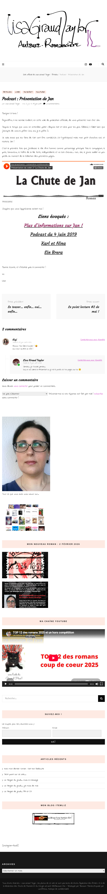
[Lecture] (5, 684)
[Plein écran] (101, 684)
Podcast (28, 92)
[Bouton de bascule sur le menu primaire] (3, 64)
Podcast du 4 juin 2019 (53, 234)
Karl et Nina (53, 243)
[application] (53, 658)
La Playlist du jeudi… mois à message (21, 780)
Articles (7, 92)
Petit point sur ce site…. (15, 774)
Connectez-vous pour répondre (93, 339)
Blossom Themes (86, 886)
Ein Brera (53, 252)
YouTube (40, 92)
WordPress (42, 889)
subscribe (98, 394)
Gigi (15, 339)
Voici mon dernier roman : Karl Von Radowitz (24, 768)
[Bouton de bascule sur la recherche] (103, 64)
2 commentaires (53, 103)
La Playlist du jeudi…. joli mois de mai (21, 785)
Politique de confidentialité (58, 889)
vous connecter (21, 386)
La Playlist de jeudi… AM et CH (18, 791)
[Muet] (96, 684)
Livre (17, 92)
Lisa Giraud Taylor (12, 103)
